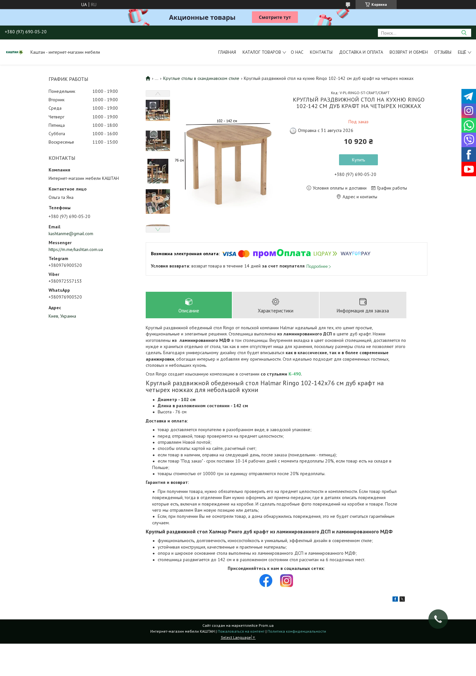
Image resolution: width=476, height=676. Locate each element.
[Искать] (464, 33)
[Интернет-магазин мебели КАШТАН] (14, 52)
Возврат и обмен (409, 52)
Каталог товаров (262, 52)
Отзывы (442, 52)
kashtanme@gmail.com (71, 233)
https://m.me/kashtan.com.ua (76, 249)
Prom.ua (266, 625)
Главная (227, 52)
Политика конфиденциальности (296, 631)
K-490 (295, 374)
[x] (402, 600)
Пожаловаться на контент (241, 631)
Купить (358, 160)
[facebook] (395, 600)
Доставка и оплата (361, 52)
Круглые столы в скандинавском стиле (201, 78)
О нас (297, 52)
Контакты (321, 52)
